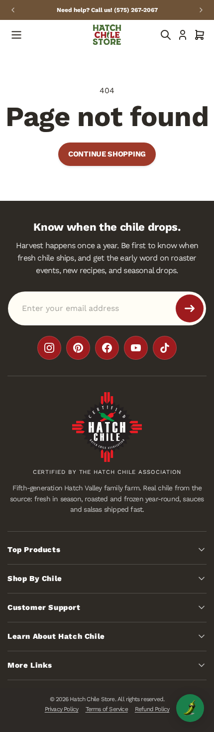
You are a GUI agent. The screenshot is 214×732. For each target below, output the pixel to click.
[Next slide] (201, 10)
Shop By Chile (34, 578)
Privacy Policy (62, 709)
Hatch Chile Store (92, 699)
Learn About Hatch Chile (56, 636)
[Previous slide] (13, 10)
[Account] (182, 35)
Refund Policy (152, 709)
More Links (29, 665)
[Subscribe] (190, 308)
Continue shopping (107, 153)
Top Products (33, 549)
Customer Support (44, 607)
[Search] (165, 35)
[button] (199, 35)
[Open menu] (16, 34)
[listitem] (49, 347)
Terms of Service (107, 709)
